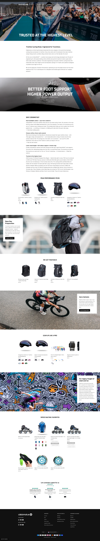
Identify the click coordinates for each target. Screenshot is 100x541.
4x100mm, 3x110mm (55, 445)
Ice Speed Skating (51, 4)
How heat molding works (33, 130)
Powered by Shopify (53, 537)
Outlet (45, 519)
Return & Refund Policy (74, 521)
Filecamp (58, 517)
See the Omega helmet (84, 310)
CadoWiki (71, 517)
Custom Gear (60, 4)
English (43, 532)
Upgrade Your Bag (47, 523)
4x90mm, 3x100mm (54, 443)
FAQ (45, 517)
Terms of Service (73, 525)
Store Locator (46, 521)
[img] (50, 484)
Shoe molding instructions (48, 525)
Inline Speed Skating (40, 4)
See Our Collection (9, 238)
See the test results (32, 142)
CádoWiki (67, 4)
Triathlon (32, 4)
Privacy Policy (72, 523)
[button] (49, 499)
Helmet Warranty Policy (61, 519)
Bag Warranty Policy (60, 521)
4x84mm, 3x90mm (54, 441)
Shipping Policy (72, 519)
